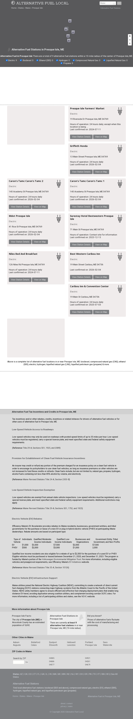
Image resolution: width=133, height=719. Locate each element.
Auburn (16, 642)
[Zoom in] (130, 36)
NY (77, 674)
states (70, 706)
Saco (105, 642)
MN (63, 674)
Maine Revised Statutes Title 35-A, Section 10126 (45, 567)
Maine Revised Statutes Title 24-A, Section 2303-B (46, 479)
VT (98, 674)
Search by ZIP (19, 658)
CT (34, 674)
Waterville (107, 645)
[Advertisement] (66, 86)
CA (26, 674)
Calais (34, 645)
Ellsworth (53, 645)
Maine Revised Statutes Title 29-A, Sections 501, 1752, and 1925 (52, 508)
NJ (72, 674)
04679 (87, 664)
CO (30, 674)
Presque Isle (91, 645)
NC (68, 674)
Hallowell (71, 642)
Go (119, 3)
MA (54, 674)
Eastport (53, 642)
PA (90, 674)
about (63, 703)
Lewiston (71, 645)
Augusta (17, 645)
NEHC (84, 596)
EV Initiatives (75, 562)
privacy (64, 706)
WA (103, 674)
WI (107, 674)
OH (81, 674)
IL (47, 674)
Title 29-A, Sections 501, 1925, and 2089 (41, 448)
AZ (21, 674)
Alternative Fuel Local (42, 3)
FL (38, 674)
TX (94, 674)
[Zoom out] (130, 40)
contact (69, 703)
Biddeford (35, 642)
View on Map (101, 137)
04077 (51, 664)
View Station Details (81, 137)
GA (42, 674)
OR (85, 674)
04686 (51, 661)
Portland (89, 642)
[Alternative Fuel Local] (13, 3)
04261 (87, 661)
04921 (87, 658)
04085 (51, 658)
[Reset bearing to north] (130, 43)
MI (59, 674)
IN (50, 674)
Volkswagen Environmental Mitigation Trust (61, 559)
